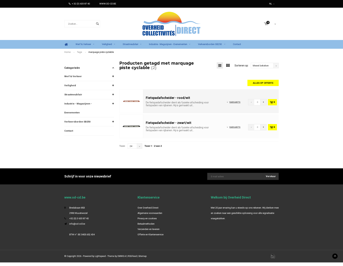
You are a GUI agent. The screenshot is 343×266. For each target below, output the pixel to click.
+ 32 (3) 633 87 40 (81, 3)
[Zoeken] (97, 23)
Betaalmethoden (146, 223)
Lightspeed (100, 256)
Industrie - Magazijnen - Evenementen (168, 44)
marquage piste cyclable (101, 52)
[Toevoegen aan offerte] (272, 102)
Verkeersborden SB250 (210, 44)
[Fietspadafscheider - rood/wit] (131, 101)
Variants (234, 102)
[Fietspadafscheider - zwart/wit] (131, 126)
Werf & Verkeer (83, 44)
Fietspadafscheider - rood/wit (168, 98)
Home (66, 44)
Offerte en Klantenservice (150, 234)
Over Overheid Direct (148, 207)
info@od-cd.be (77, 223)
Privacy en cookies (147, 218)
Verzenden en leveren (149, 229)
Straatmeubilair (130, 44)
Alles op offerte (263, 83)
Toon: (122, 146)
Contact (237, 44)
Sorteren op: (241, 65)
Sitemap (142, 256)
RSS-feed (132, 256)
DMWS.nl (122, 256)
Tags (79, 52)
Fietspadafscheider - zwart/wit (168, 123)
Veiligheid (107, 44)
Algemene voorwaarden (150, 213)
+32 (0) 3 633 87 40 (79, 218)
